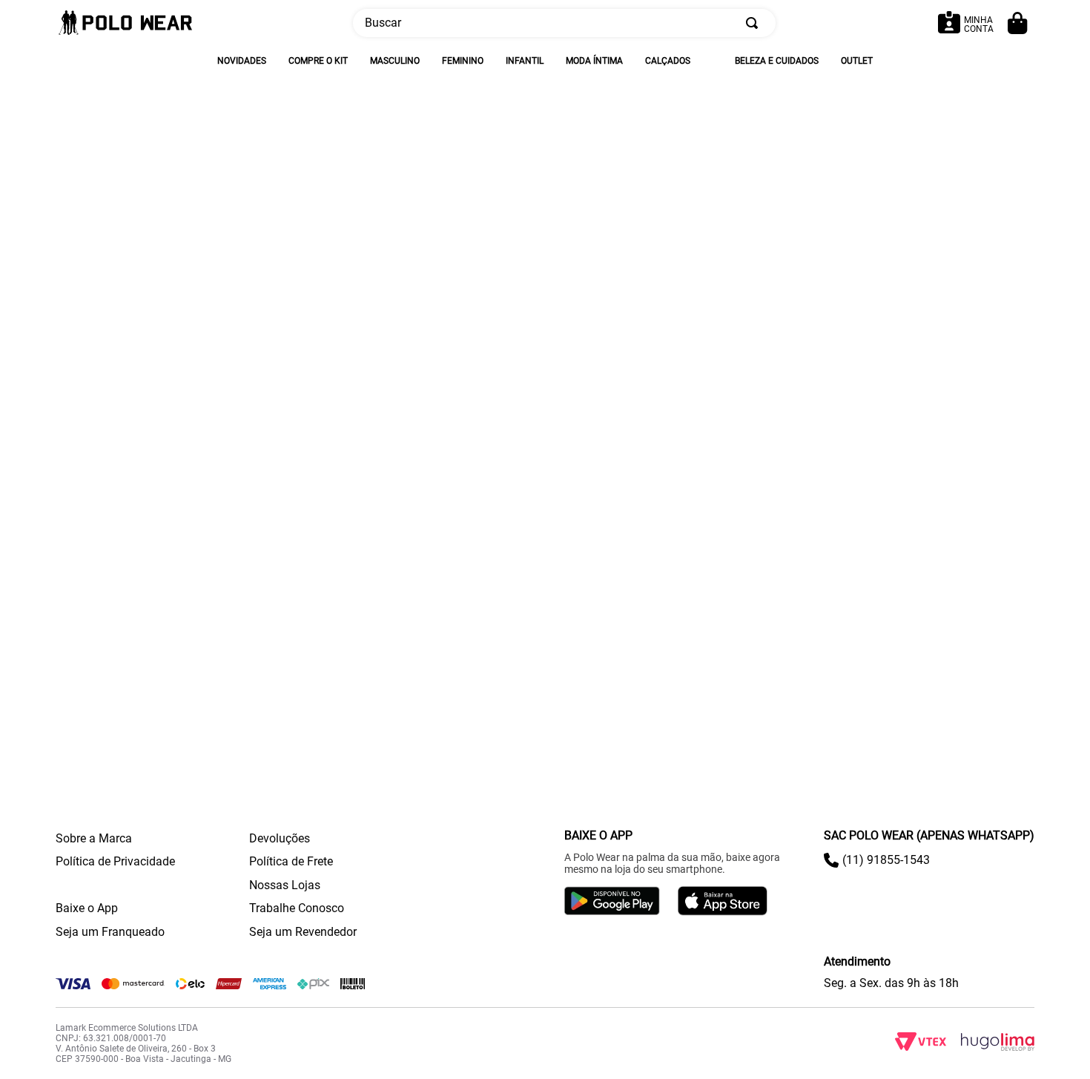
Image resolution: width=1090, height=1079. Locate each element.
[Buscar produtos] (755, 23)
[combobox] (564, 23)
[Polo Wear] (125, 23)
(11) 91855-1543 (886, 860)
